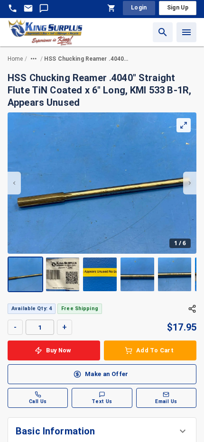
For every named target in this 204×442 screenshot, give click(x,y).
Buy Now (58, 350)
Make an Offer (107, 374)
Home (15, 58)
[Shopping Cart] (111, 8)
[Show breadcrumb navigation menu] (33, 59)
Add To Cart (155, 350)
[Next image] (189, 183)
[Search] (163, 32)
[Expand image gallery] (183, 125)
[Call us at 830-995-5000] (13, 8)
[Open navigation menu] (186, 32)
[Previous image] (14, 183)
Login (139, 7)
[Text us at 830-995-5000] (44, 8)
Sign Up (177, 7)
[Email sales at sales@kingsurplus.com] (28, 8)
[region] (102, 202)
